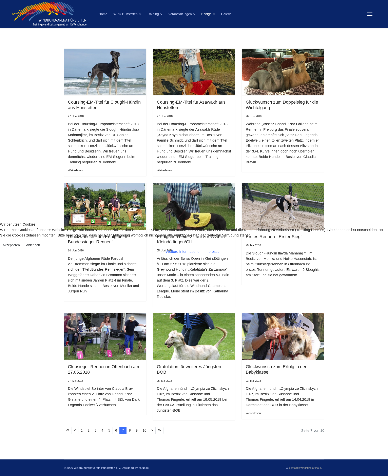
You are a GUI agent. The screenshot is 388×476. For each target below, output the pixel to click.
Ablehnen (33, 245)
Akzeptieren (11, 245)
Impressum (213, 252)
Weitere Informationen (183, 252)
